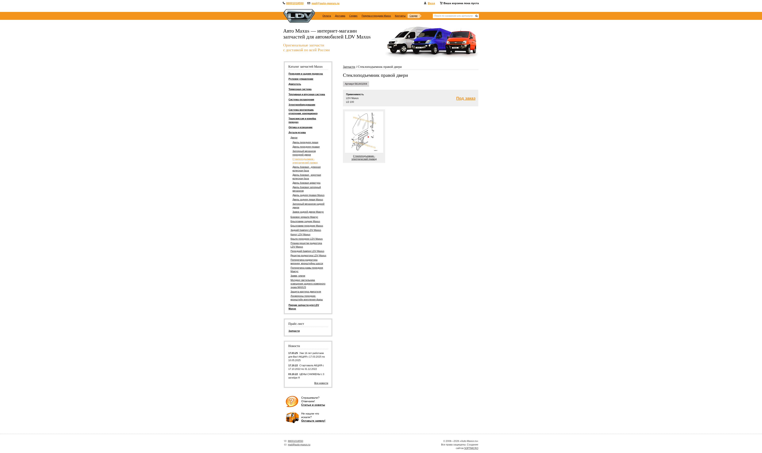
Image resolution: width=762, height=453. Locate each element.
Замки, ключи (298, 275)
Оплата (326, 15)
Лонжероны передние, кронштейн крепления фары (307, 298)
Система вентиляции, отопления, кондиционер (303, 112)
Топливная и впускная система (307, 94)
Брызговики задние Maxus (305, 221)
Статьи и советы (313, 404)
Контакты (400, 15)
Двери (294, 137)
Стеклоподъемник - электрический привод (305, 161)
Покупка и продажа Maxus (376, 15)
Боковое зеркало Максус (304, 217)
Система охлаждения (301, 99)
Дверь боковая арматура (306, 183)
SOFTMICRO (471, 448)
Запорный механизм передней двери (304, 153)
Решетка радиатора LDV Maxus (308, 255)
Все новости (321, 383)
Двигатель (295, 84)
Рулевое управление (301, 79)
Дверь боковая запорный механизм (306, 189)
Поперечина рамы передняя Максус (307, 269)
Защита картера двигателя (306, 291)
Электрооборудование (302, 104)
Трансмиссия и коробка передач (302, 120)
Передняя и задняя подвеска (306, 73)
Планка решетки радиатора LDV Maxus (306, 245)
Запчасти (349, 66)
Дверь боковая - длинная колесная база (306, 169)
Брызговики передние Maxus (307, 225)
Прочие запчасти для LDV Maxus (304, 307)
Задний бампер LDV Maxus (306, 230)
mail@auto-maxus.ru (326, 3)
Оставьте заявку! (313, 420)
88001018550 (295, 3)
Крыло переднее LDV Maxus (307, 239)
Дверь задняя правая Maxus (308, 195)
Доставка (340, 15)
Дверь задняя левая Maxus (307, 199)
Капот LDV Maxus (300, 234)
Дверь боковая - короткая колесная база (306, 177)
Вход (431, 3)
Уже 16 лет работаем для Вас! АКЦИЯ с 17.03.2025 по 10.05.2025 (306, 357)
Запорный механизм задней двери (308, 206)
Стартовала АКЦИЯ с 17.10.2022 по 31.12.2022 (306, 367)
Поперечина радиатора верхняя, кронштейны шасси (307, 262)
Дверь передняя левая (305, 142)
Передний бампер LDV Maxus (307, 251)
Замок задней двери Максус (308, 212)
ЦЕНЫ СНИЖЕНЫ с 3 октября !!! (306, 376)
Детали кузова (297, 132)
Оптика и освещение (301, 127)
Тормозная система (300, 89)
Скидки (414, 15)
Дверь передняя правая (306, 146)
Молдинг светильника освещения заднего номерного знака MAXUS (308, 284)
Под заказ (465, 98)
